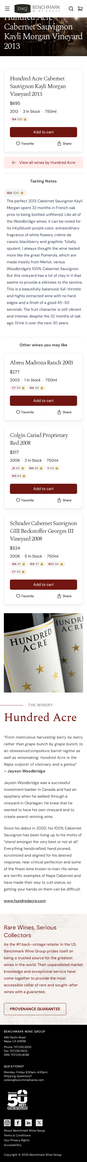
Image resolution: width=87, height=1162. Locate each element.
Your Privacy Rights (16, 1140)
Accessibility (13, 1145)
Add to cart (43, 132)
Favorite (28, 143)
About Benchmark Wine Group (24, 1130)
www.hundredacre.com (25, 900)
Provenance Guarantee (35, 1008)
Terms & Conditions (17, 1135)
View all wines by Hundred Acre (47, 162)
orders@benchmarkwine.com (24, 1080)
